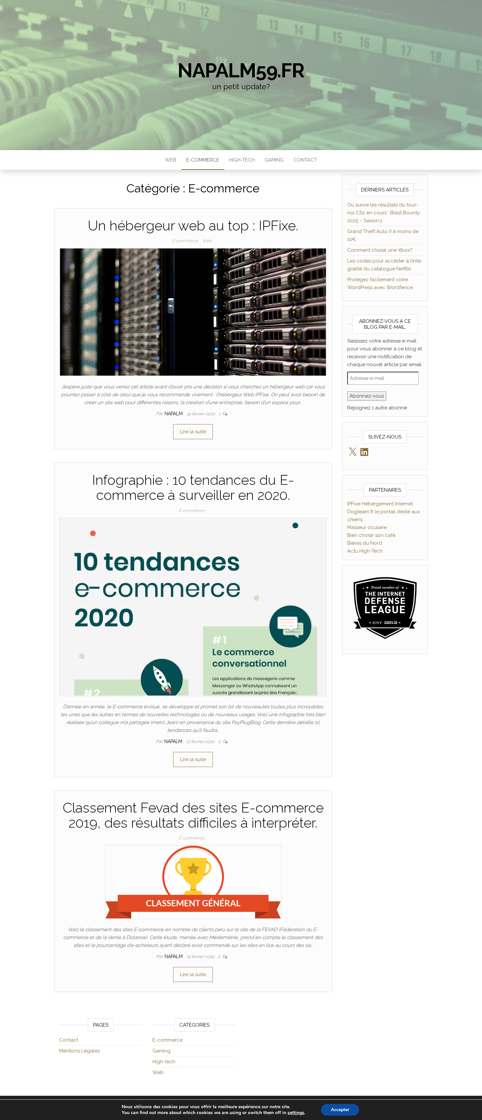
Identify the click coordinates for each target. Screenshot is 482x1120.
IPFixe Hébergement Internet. (380, 504)
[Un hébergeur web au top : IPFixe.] (193, 312)
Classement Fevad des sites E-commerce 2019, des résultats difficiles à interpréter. (193, 815)
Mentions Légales (79, 1051)
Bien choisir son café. (371, 535)
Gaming (274, 160)
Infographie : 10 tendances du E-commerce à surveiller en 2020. (193, 487)
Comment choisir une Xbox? (379, 250)
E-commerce (202, 160)
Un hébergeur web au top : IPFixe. (193, 226)
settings (296, 1113)
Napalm (174, 413)
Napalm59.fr (241, 70)
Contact (305, 160)
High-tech (242, 160)
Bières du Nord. (365, 543)
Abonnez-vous (367, 396)
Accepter (340, 1110)
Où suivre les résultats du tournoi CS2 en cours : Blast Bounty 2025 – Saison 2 (383, 213)
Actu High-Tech (365, 551)
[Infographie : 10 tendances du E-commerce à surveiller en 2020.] (193, 606)
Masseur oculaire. (367, 527)
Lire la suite (193, 432)
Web (170, 160)
